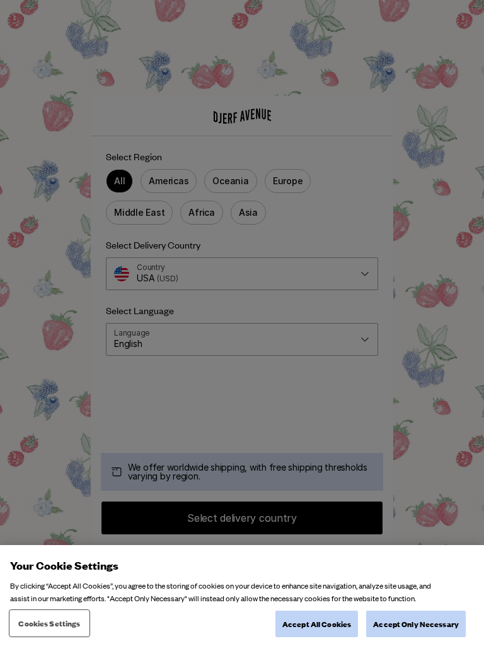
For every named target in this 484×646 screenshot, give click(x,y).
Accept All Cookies (316, 624)
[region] (242, 595)
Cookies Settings (49, 623)
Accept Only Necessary (416, 624)
